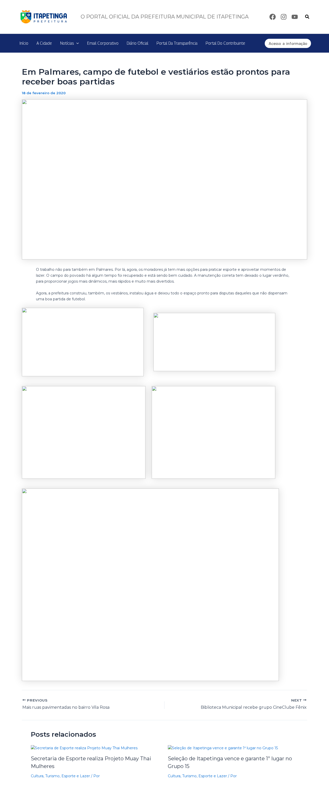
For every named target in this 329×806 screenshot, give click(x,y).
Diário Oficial (137, 43)
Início (24, 43)
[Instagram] (283, 17)
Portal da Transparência (177, 43)
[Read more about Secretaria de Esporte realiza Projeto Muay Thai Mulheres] (84, 747)
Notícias (67, 43)
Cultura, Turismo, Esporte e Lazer (60, 776)
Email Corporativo (102, 43)
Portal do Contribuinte (225, 43)
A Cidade (44, 43)
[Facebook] (272, 17)
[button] (307, 17)
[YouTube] (294, 17)
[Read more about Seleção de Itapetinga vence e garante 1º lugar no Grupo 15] (223, 747)
